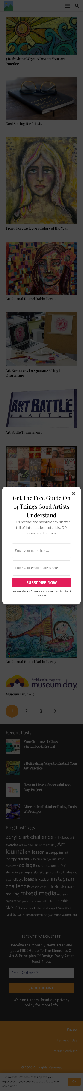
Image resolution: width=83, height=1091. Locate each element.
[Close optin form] (74, 494)
